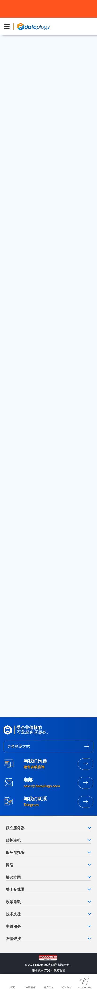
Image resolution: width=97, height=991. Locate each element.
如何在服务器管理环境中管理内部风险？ (40, 540)
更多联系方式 (18, 746)
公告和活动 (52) (20, 411)
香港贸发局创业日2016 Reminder (34, 461)
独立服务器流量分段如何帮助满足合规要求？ (43, 561)
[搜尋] (84, 349)
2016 (12, 690)
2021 (12, 656)
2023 (12, 643)
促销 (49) (15, 403)
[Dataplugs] (33, 26)
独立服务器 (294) (22, 396)
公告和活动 (22, 93)
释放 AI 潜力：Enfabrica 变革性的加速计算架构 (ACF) (43, 322)
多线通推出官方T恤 (23, 504)
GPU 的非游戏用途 (36, 309)
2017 (12, 683)
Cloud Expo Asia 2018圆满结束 (33, 451)
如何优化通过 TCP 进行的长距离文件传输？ (42, 572)
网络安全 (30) (19, 382)
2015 (12, 697)
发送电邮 (85, 783)
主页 (14, 282)
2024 (12, 636)
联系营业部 (85, 764)
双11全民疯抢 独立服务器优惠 (31, 472)
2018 (12, 677)
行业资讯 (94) (19, 418)
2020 (12, 663)
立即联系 (85, 802)
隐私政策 (59, 970)
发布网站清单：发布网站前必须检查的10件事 (43, 493)
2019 (12, 670)
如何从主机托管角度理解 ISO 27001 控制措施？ (45, 551)
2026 (12, 622)
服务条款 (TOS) (42, 970)
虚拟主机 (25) (19, 389)
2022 (12, 649)
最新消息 (26, 282)
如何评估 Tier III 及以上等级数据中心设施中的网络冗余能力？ (47, 584)
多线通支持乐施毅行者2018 (30, 483)
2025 (12, 629)
